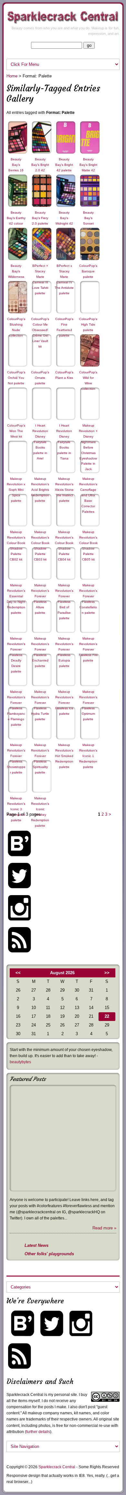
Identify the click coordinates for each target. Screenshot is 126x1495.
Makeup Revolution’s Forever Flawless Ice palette (64, 702)
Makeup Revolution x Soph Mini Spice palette (16, 489)
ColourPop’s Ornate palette (40, 377)
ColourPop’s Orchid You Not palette (16, 377)
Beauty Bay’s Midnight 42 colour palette (64, 223)
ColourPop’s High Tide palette (88, 324)
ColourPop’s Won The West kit (16, 431)
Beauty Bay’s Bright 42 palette (64, 164)
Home (11, 76)
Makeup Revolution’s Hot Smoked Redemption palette (64, 756)
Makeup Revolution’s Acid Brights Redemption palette (40, 489)
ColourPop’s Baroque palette (88, 271)
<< (18, 972)
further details (38, 1431)
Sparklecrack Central (56, 1467)
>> (107, 972)
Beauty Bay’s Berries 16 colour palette (16, 170)
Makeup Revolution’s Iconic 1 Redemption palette (88, 756)
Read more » (104, 1228)
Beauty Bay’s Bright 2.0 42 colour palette (40, 170)
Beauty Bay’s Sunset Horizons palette (88, 223)
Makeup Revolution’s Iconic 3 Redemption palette (16, 809)
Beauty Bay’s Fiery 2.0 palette (40, 218)
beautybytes (20, 1062)
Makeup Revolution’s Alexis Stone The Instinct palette (64, 489)
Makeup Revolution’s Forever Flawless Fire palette (88, 649)
